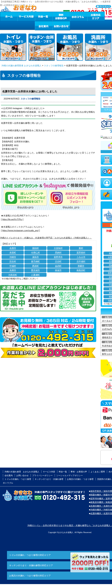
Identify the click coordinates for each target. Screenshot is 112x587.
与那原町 (12, 275)
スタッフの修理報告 (54, 65)
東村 (81, 248)
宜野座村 (81, 252)
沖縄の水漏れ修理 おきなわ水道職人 (22, 472)
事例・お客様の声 (61, 16)
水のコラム (78, 16)
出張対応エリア (96, 16)
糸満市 (12, 270)
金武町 (58, 266)
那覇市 (81, 266)
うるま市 (81, 257)
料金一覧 (43, 16)
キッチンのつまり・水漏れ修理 (49, 479)
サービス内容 (26, 16)
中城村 (12, 266)
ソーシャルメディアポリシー (69, 475)
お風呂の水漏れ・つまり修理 (80, 479)
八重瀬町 (35, 275)
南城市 (58, 270)
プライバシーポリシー (42, 475)
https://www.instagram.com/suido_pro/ (20, 230)
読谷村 (12, 261)
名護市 (12, 248)
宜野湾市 (58, 257)
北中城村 (81, 261)
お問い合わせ (61, 25)
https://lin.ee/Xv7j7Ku (12, 219)
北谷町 (58, 261)
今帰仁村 (35, 252)
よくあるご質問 (98, 472)
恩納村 (58, 252)
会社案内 (43, 25)
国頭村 (35, 248)
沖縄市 (12, 257)
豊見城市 (35, 270)
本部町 (12, 252)
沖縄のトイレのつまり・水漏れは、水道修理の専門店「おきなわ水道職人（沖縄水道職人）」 (46, 237)
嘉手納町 (35, 261)
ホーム (8, 16)
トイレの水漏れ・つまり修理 (18, 479)
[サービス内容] (20, 16)
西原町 (35, 266)
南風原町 (81, 270)
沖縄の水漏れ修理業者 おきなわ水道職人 (21, 65)
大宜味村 (58, 248)
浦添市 (35, 257)
